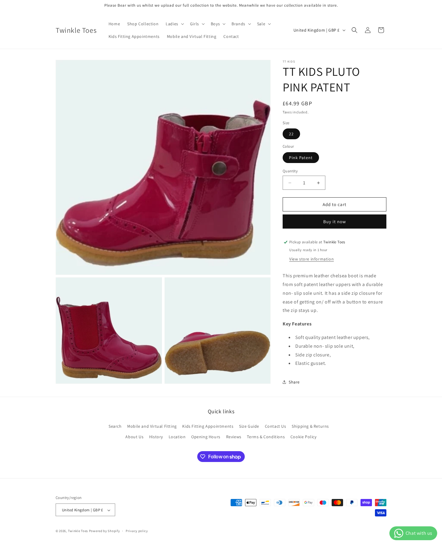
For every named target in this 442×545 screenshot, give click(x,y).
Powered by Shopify (104, 531)
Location (177, 436)
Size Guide (249, 426)
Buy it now (334, 221)
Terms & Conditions (266, 436)
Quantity (290, 171)
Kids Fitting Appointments (207, 426)
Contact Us (275, 426)
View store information (311, 259)
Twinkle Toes (78, 531)
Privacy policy (137, 531)
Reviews (233, 436)
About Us (134, 436)
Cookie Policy (303, 436)
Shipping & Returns (310, 426)
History (156, 436)
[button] (174, 23)
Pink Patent (301, 157)
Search (115, 426)
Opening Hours (205, 436)
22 (291, 134)
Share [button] (294, 382)
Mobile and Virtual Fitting (152, 426)
